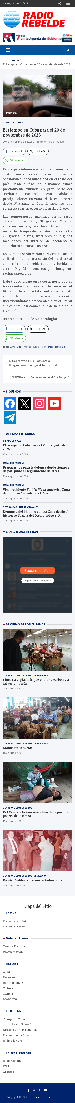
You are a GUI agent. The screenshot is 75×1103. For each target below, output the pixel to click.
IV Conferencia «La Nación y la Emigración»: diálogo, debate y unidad (34, 363)
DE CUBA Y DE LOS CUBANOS (26, 624)
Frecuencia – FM (14, 926)
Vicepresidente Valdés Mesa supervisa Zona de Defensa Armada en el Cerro (36, 491)
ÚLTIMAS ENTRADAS (20, 434)
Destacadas (17, 462)
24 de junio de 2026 (14, 885)
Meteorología (32, 346)
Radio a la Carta (13, 1040)
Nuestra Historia (14, 946)
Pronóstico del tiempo (54, 346)
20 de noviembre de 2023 (17, 141)
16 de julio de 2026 (13, 753)
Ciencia (8, 993)
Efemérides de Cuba (16, 1035)
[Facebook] (10, 403)
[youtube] (54, 403)
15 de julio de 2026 (13, 821)
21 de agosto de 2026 (15, 454)
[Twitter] (24, 403)
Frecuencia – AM (14, 921)
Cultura (8, 988)
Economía (10, 999)
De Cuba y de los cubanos (17, 675)
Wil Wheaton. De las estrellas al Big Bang (39, 377)
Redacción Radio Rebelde (50, 141)
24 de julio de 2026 (13, 688)
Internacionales (28, 507)
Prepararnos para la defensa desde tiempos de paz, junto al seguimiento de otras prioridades (36, 471)
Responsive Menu (60, 3)
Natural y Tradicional (17, 1024)
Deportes (9, 977)
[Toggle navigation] (8, 50)
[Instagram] (39, 403)
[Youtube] (45, 1090)
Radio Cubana (12, 1061)
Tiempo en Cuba (13, 122)
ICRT (6, 1066)
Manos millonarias (17, 748)
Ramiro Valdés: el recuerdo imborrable (32, 880)
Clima (12, 346)
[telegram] (10, 417)
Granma (8, 1072)
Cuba (20, 346)
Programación (13, 952)
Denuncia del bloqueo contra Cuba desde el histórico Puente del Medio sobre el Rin (35, 513)
